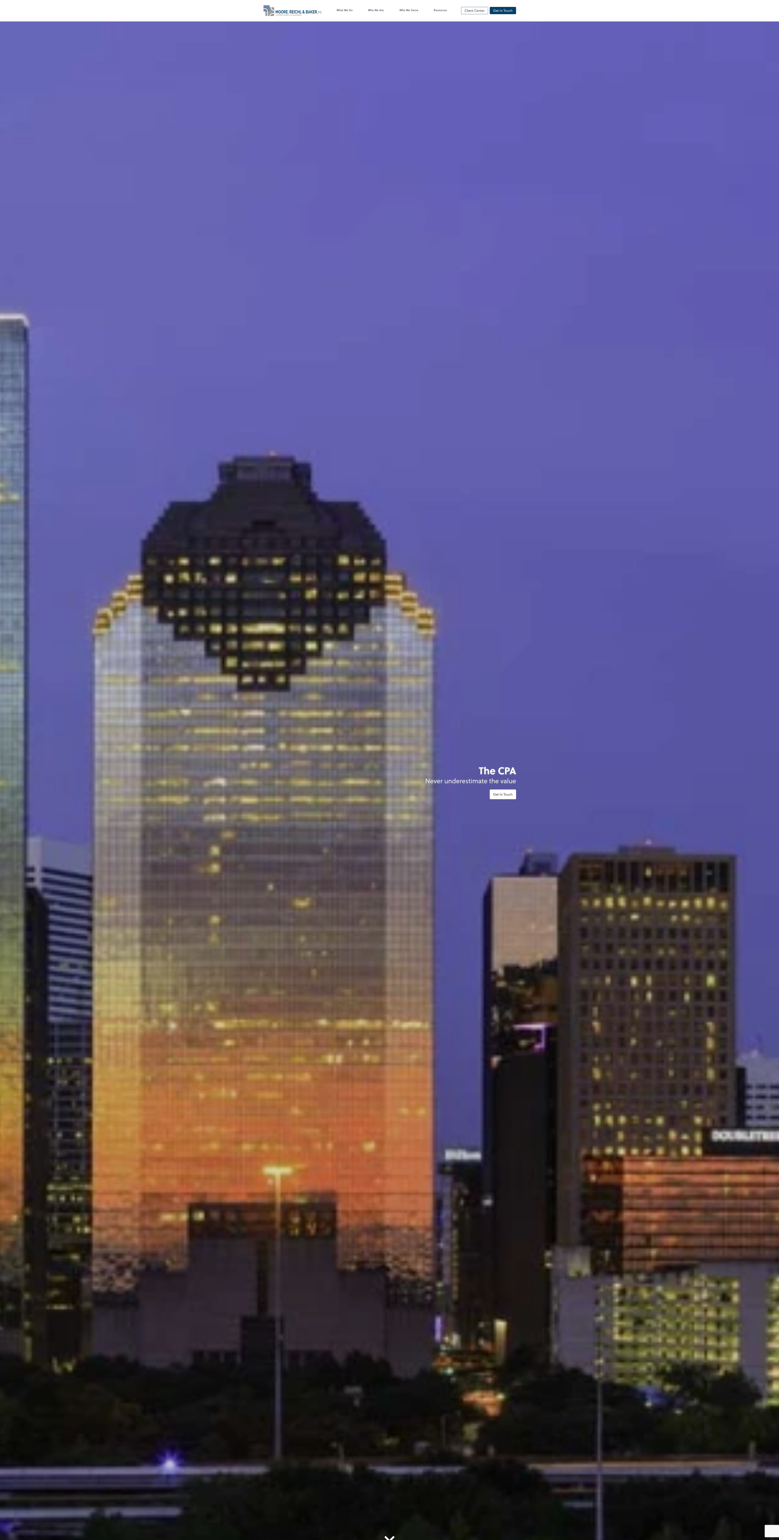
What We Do (345, 10)
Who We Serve (408, 10)
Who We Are (376, 10)
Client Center (475, 10)
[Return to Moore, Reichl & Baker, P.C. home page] (292, 10)
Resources (440, 10)
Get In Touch (503, 10)
